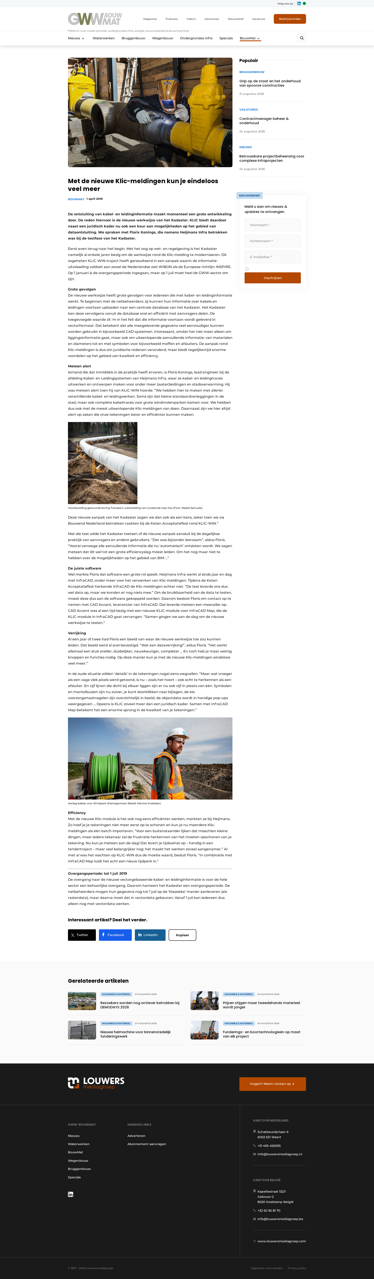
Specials (226, 38)
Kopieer (182, 935)
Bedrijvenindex (290, 19)
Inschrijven (273, 278)
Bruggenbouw (133, 38)
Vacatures (258, 19)
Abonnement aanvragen (146, 1144)
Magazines (150, 19)
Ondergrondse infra (196, 38)
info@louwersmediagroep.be (280, 1219)
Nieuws (74, 38)
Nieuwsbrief (235, 19)
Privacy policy (297, 1268)
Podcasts (172, 19)
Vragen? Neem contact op (270, 1084)
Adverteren (212, 19)
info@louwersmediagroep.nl (280, 1154)
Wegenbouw (162, 38)
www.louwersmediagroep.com (282, 1241)
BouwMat (248, 38)
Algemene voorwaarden (267, 1268)
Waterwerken (104, 38)
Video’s (191, 19)
